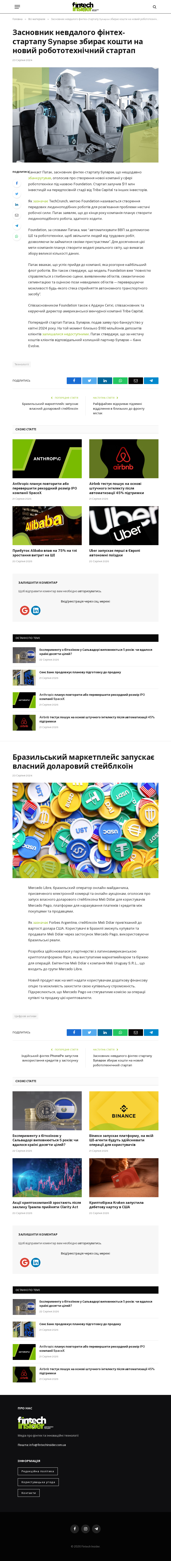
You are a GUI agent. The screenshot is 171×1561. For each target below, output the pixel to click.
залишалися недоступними (65, 334)
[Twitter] (17, 194)
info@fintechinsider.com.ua (47, 1445)
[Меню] (17, 6)
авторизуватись (89, 591)
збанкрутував (39, 178)
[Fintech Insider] (85, 7)
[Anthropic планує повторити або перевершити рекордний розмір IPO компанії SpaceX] (47, 458)
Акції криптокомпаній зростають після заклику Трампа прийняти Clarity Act (47, 1205)
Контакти (28, 1493)
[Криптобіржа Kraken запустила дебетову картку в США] (123, 1177)
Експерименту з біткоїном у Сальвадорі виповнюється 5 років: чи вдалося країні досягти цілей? (95, 652)
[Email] (17, 215)
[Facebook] (17, 183)
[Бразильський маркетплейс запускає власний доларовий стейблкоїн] (85, 830)
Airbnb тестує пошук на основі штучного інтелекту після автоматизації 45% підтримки (116, 488)
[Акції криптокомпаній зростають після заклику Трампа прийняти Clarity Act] (47, 1177)
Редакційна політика (37, 1471)
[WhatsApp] (17, 236)
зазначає (41, 201)
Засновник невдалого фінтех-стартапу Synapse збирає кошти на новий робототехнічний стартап (122, 1060)
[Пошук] (154, 6)
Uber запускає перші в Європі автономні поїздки (114, 553)
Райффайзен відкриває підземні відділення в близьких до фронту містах (119, 408)
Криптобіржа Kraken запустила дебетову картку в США (116, 1205)
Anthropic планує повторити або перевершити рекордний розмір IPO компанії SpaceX (45, 488)
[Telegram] (17, 226)
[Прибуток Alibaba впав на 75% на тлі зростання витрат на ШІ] (47, 525)
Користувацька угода (38, 1482)
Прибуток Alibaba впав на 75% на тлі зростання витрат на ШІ (45, 553)
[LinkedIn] (17, 204)
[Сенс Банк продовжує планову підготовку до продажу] (24, 678)
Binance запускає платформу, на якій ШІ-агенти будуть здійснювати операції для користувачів (121, 1140)
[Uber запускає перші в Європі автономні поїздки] (123, 525)
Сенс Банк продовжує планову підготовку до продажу (80, 672)
